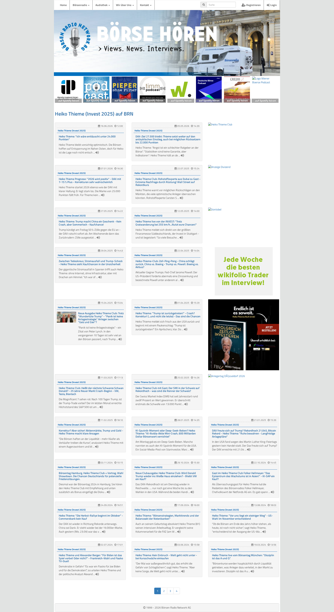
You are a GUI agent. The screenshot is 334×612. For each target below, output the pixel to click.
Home (63, 5)
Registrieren (253, 5)
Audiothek (101, 5)
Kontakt (145, 5)
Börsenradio (80, 5)
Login (273, 5)
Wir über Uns (124, 5)
